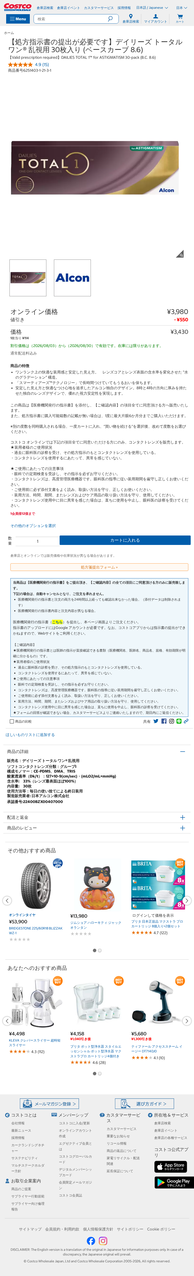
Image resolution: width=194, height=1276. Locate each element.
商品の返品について (122, 1151)
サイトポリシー (130, 1229)
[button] (113, 18)
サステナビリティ (24, 1158)
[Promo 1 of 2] (94, 951)
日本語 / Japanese (150, 7)
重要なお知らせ (118, 1136)
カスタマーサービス (122, 1129)
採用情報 (18, 1138)
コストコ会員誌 (70, 1195)
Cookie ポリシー (161, 1229)
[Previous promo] (7, 900)
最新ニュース (21, 1130)
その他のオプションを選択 (33, 525)
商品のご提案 (21, 1189)
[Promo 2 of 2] (99, 951)
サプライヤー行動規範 (27, 1196)
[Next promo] (186, 900)
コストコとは (24, 1115)
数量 (10, 541)
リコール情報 (117, 1143)
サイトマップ (30, 1229)
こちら (57, 622)
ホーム (9, 33)
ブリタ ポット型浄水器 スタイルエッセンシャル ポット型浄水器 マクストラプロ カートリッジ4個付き (95, 1051)
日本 (179, 8)
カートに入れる (125, 540)
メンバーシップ (73, 1115)
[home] (18, 7)
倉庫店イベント (165, 1130)
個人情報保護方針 (98, 1229)
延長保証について (120, 1171)
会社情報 (18, 1123)
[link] (156, 721)
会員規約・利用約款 (62, 1229)
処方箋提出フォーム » (99, 567)
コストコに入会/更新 (74, 1123)
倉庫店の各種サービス (170, 1138)
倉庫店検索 (162, 1123)
